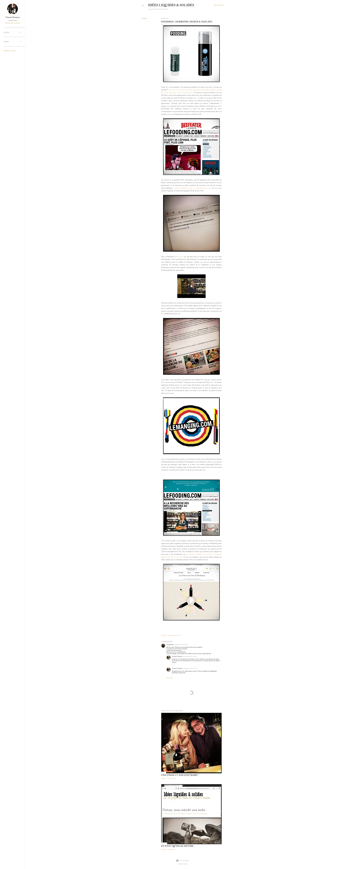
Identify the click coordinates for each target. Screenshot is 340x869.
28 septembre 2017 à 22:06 (190, 656)
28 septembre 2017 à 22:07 (190, 668)
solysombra (170, 644)
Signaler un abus (10, 50)
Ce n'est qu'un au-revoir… (177, 846)
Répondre (170, 678)
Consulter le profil (12, 23)
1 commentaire (171, 849)
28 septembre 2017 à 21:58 (181, 644)
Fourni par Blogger (184, 860)
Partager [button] (144, 18)
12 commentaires (171, 778)
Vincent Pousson (177, 656)
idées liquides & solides (171, 5)
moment (180, 257)
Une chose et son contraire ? (180, 775)
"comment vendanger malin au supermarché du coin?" (192, 188)
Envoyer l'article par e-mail (174, 635)
